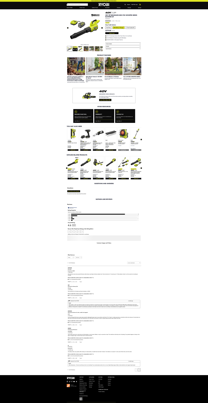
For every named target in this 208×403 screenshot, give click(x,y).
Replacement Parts (83, 385)
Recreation (107, 7)
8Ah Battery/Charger (119, 27)
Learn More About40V (105, 100)
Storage (129, 7)
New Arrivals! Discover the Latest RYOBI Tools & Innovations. (104, 0)
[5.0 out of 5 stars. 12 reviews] (69, 146)
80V (99, 385)
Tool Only (108, 27)
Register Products (82, 390)
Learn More (77, 121)
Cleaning (118, 7)
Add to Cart (112, 33)
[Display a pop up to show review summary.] (84, 147)
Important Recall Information (82, 393)
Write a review (117, 20)
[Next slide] (102, 28)
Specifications (108, 48)
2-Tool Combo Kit (130, 27)
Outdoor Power (95, 7)
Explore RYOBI (69, 7)
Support (128, 4)
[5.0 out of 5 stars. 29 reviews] (95, 146)
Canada (109, 383)
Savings (139, 7)
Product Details (109, 43)
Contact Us (81, 395)
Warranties (81, 383)
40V (99, 383)
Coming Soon (123, 150)
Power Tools (82, 7)
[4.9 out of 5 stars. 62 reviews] (82, 146)
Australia (109, 381)
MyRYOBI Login (134, 4)
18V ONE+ (100, 381)
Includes (107, 46)
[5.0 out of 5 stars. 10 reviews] (107, 146)
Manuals (81, 381)
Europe (109, 385)
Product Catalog (101, 393)
